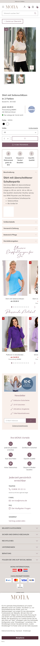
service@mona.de (19, 500)
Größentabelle (33, 128)
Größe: (4, 128)
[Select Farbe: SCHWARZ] (3, 124)
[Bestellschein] (33, 7)
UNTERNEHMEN (8, 547)
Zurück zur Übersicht (13, 21)
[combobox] (20, 13)
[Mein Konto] (25, 7)
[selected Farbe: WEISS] (7, 124)
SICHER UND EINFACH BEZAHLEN (15, 534)
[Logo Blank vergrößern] (8, 211)
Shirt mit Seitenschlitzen (15, 299)
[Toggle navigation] (3, 7)
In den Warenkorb (21, 145)
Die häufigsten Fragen (21, 508)
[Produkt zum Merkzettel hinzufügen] (25, 138)
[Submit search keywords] (35, 13)
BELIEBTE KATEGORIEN (11, 528)
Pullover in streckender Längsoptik (14, 355)
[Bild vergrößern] (32, 67)
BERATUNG (6, 553)
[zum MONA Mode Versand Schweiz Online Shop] (20, 570)
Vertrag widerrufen (17, 521)
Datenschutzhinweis (20, 426)
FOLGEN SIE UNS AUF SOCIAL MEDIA (17, 560)
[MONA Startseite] (12, 6)
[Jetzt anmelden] (31, 420)
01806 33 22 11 (19, 489)
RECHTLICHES (7, 541)
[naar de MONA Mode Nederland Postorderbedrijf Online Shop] (25, 570)
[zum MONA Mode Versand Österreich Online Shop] (15, 570)
